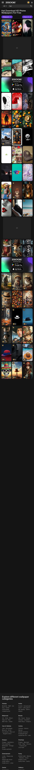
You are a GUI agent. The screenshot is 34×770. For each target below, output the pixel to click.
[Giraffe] (17, 248)
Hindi (6, 718)
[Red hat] (6, 208)
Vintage (11, 745)
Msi (19, 718)
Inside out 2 (5, 763)
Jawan (10, 721)
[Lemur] (6, 27)
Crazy (26, 758)
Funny (20, 753)
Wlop (23, 744)
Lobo (29, 735)
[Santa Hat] (17, 101)
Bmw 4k (4, 730)
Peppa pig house (7, 759)
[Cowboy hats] (28, 68)
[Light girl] (28, 190)
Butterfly (4, 706)
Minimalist (5, 745)
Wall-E (4, 758)
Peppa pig (10, 756)
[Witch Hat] (28, 172)
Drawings (21, 740)
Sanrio (28, 709)
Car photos (5, 732)
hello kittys (21, 721)
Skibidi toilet (22, 756)
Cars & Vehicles (6, 726)
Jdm (3, 728)
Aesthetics (10, 742)
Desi (9, 719)
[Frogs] (17, 154)
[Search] (31, 6)
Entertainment (6, 753)
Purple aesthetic (7, 749)
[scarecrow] (6, 281)
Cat (13, 706)
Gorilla (7, 707)
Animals (4, 703)
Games (4, 767)
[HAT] (28, 136)
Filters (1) (26, 17)
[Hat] (6, 172)
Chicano (28, 744)
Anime (20, 703)
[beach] (17, 68)
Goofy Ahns (21, 761)
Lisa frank (21, 747)
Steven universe (23, 732)
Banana (21, 758)
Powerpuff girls (22, 733)
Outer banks (5, 761)
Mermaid (26, 742)
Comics (20, 726)
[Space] (6, 101)
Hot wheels (9, 728)
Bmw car (12, 732)
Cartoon (20, 728)
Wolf (9, 706)
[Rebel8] (6, 68)
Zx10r (9, 730)
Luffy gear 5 (26, 707)
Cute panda (5, 709)
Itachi (20, 707)
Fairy (19, 744)
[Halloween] (17, 299)
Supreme (26, 719)
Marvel (20, 730)
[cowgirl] (6, 190)
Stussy (28, 718)
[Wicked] (28, 101)
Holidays (20, 767)
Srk (3, 718)
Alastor (20, 711)
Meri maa (4, 721)
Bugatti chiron (7, 733)
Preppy (4, 742)
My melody (21, 709)
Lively (4, 756)
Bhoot (11, 718)
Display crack (22, 759)
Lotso (11, 763)
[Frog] (6, 248)
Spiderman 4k (22, 735)
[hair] (28, 27)
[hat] (6, 154)
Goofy (28, 761)
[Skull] (28, 248)
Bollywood (5, 715)
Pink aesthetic (6, 744)
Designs (4, 740)
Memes (29, 756)
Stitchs (26, 728)
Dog (3, 707)
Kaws (3, 747)
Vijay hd (4, 719)
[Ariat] (28, 154)
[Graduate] (17, 172)
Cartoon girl (22, 745)
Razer (23, 718)
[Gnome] (28, 334)
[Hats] (17, 119)
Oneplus (28, 721)
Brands (20, 715)
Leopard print (6, 711)
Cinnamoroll (27, 706)
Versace (20, 719)
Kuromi (20, 706)
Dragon (20, 742)
